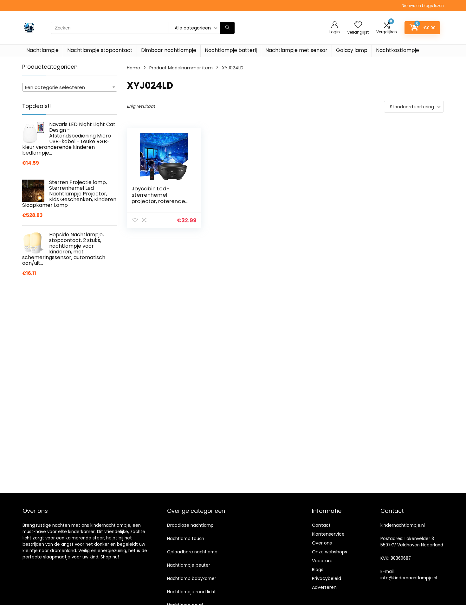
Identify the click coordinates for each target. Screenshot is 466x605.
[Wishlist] (358, 25)
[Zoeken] (227, 28)
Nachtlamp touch (185, 539)
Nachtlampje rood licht (191, 592)
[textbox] (70, 87)
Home (133, 68)
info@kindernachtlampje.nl (408, 578)
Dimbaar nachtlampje (168, 50)
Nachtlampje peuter (188, 565)
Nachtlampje (42, 50)
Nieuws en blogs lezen (423, 5)
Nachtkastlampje (397, 50)
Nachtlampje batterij (231, 50)
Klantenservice (328, 534)
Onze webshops (329, 552)
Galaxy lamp (351, 50)
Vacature (322, 560)
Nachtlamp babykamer (191, 579)
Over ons (322, 543)
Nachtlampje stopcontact (100, 50)
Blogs (317, 569)
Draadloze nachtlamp (190, 525)
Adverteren (324, 587)
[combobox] (69, 87)
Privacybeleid (326, 578)
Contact (321, 525)
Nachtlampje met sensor (296, 50)
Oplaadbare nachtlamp (192, 552)
